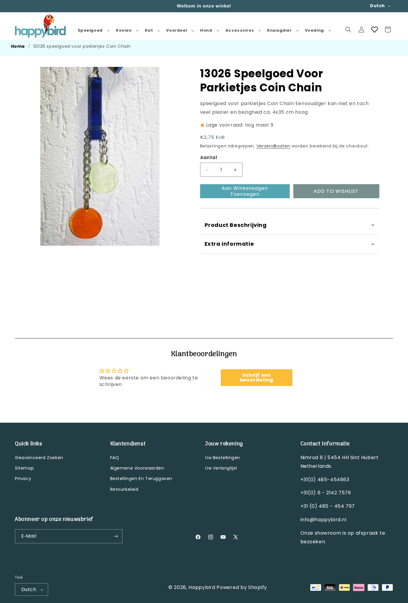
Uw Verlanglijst (221, 468)
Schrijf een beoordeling (256, 378)
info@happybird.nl (323, 519)
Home (18, 46)
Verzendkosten (273, 146)
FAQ (114, 458)
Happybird (201, 587)
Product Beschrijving (236, 225)
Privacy (23, 479)
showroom (329, 533)
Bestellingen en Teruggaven (141, 479)
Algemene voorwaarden (137, 468)
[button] (93, 30)
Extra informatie (229, 243)
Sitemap (24, 468)
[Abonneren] (115, 536)
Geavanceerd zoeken (39, 458)
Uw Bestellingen (222, 458)
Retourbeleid (124, 489)
